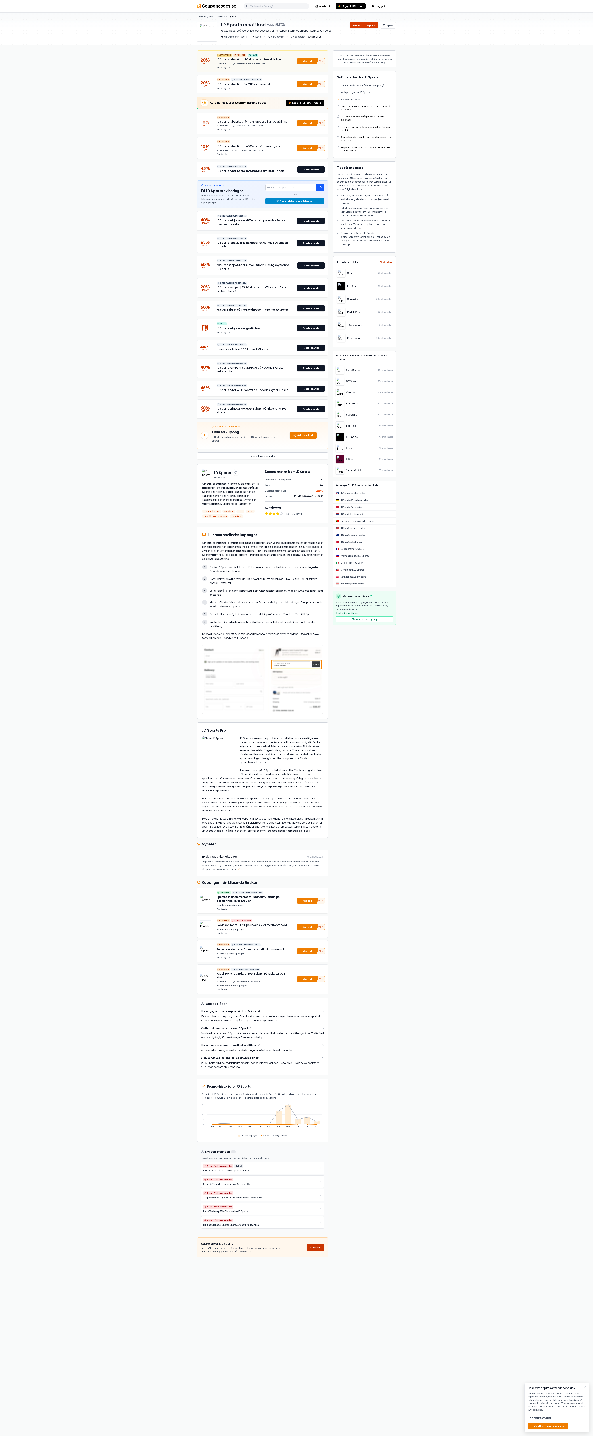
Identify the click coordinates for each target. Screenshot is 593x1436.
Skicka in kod (305, 435)
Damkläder (236, 516)
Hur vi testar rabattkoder (347, 613)
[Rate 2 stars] (270, 513)
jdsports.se (219, 477)
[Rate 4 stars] (277, 513)
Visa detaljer (222, 67)
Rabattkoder (216, 16)
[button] (311, 61)
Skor (240, 511)
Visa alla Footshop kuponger (232, 929)
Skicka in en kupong (366, 619)
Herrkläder (228, 511)
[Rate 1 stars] (266, 513)
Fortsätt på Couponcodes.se (547, 1426)
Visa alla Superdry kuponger (231, 953)
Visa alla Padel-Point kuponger (233, 985)
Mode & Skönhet (211, 511)
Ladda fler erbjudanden (262, 456)
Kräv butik (315, 1247)
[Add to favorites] (236, 472)
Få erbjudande (311, 169)
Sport (250, 511)
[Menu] (394, 6)
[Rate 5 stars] (281, 513)
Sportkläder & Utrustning (215, 516)
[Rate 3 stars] (273, 513)
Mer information (542, 1417)
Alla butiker (326, 6)
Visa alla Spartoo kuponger (231, 905)
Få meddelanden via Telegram (296, 201)
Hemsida (201, 16)
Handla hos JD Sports (364, 25)
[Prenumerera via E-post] (320, 187)
